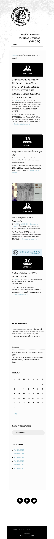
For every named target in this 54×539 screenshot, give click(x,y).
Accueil (14, 55)
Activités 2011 (19, 465)
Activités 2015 (19, 450)
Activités (16, 224)
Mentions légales (27, 536)
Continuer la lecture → (22, 124)
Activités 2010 (19, 468)
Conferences (18, 100)
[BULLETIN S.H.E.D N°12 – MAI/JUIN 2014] (27, 253)
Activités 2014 (24, 224)
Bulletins (16, 279)
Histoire (14, 226)
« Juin (15, 414)
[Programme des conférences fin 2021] (27, 134)
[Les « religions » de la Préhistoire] (27, 192)
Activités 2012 (19, 461)
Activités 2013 (19, 457)
